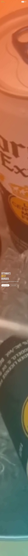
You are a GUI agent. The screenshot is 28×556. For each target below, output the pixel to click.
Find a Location (13, 285)
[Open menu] (26, 2)
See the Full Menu (5, 285)
